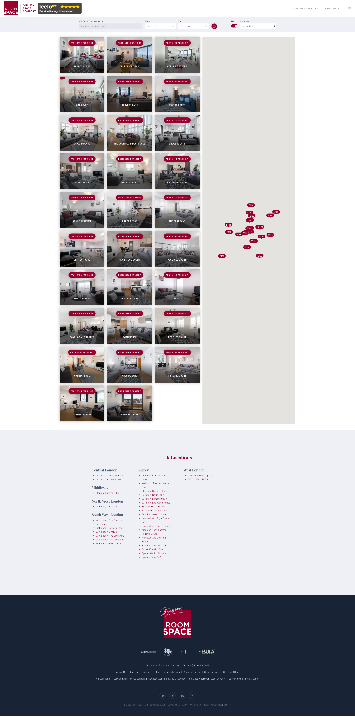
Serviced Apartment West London (207, 678)
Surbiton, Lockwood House (156, 502)
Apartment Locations (141, 671)
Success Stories (192, 671)
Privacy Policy (216, 705)
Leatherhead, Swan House (156, 525)
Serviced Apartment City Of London (166, 678)
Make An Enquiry (170, 665)
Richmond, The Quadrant (109, 543)
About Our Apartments (168, 671)
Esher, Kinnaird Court (153, 549)
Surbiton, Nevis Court (153, 494)
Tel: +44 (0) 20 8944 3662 (196, 665)
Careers (227, 671)
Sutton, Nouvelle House (154, 510)
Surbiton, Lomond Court (154, 498)
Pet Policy (227, 705)
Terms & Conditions (201, 705)
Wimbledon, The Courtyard (110, 535)
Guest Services (212, 671)
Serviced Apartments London (129, 678)
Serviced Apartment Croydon (244, 678)
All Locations (103, 678)
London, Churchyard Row (109, 475)
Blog (236, 671)
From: (148, 21)
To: (180, 21)
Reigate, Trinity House (153, 506)
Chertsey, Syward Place (154, 490)
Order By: (245, 21)
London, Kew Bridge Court (201, 475)
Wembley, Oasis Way (106, 506)
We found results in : (91, 21)
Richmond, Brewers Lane (109, 527)
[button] (349, 8)
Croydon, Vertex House (154, 514)
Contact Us (152, 665)
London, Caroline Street (108, 479)
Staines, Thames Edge (107, 492)
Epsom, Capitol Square (154, 553)
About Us (121, 671)
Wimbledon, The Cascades (110, 539)
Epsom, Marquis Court (153, 556)
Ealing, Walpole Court (199, 479)
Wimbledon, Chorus (106, 531)
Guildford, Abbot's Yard (154, 545)
